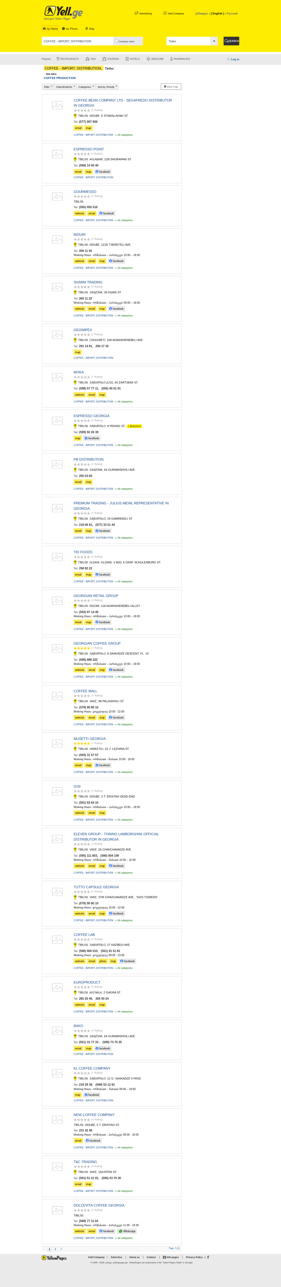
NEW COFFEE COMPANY (94, 1115)
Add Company (176, 13)
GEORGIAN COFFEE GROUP (97, 643)
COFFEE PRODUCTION (60, 78)
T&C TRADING (85, 1162)
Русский (232, 13)
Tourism (113, 59)
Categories (85, 87)
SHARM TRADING (88, 282)
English (217, 13)
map (88, 128)
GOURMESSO (85, 192)
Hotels (135, 59)
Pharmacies (182, 59)
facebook (104, 171)
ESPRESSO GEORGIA (91, 416)
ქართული (201, 13)
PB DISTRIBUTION (88, 459)
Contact (151, 1257)
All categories (123, 134)
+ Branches (133, 426)
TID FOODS (83, 552)
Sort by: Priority (106, 87)
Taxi (93, 59)
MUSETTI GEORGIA (90, 739)
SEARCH (233, 41)
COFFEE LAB (84, 935)
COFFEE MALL (85, 691)
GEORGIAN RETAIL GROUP (96, 596)
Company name (126, 41)
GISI (77, 786)
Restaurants (69, 59)
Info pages (173, 1257)
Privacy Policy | (196, 1257)
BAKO (78, 1026)
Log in (235, 59)
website (79, 213)
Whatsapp (129, 1231)
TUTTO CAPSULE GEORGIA (96, 887)
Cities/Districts (64, 87)
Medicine (157, 59)
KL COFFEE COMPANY (92, 1068)
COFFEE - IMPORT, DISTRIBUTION (93, 134)
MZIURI (80, 235)
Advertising (145, 13)
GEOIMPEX (83, 330)
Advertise (116, 1257)
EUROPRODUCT (87, 982)
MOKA (79, 372)
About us (134, 1257)
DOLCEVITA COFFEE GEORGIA (99, 1205)
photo (103, 961)
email (78, 128)
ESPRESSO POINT (89, 149)
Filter (47, 87)
